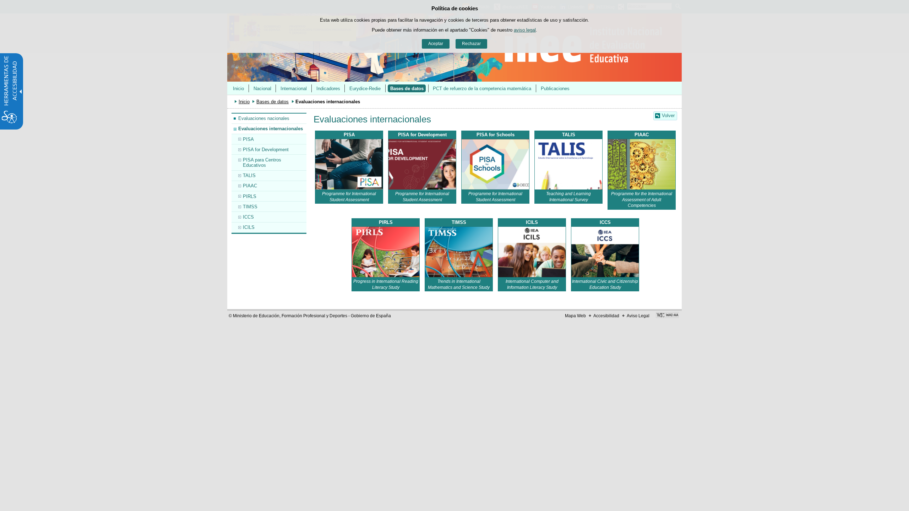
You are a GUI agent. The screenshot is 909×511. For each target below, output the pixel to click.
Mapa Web (575, 315)
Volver (668, 115)
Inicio (238, 88)
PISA (248, 139)
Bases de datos (407, 88)
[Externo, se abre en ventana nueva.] (422, 164)
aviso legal (525, 30)
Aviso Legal (638, 315)
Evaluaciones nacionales (263, 118)
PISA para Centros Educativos (262, 162)
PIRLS (249, 196)
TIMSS (250, 206)
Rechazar (471, 43)
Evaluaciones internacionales (270, 128)
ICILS (249, 227)
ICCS (248, 217)
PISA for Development (266, 149)
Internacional (294, 88)
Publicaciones (555, 88)
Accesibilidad (606, 315)
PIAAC (250, 185)
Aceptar (435, 43)
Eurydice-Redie (365, 88)
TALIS (249, 175)
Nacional (262, 88)
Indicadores (328, 88)
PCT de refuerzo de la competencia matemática (482, 88)
